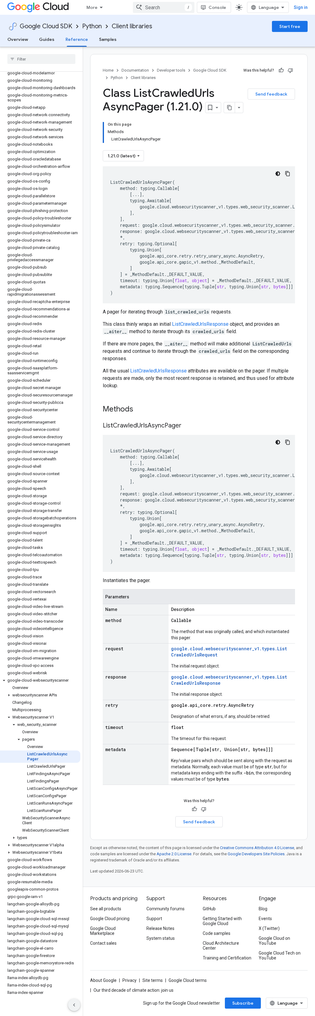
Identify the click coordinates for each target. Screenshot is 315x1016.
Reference (77, 39)
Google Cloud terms (188, 980)
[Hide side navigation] (74, 1005)
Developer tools (171, 70)
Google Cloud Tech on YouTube (280, 955)
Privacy (129, 980)
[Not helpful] (290, 70)
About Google (103, 980)
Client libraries (132, 26)
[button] (40, 680)
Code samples (216, 933)
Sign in (301, 7)
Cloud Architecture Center (221, 946)
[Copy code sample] (288, 174)
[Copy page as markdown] (229, 107)
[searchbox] (41, 59)
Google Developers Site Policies (256, 854)
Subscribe (242, 1003)
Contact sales (103, 943)
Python (92, 26)
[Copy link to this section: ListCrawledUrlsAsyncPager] (187, 426)
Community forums (165, 908)
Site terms (152, 980)
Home (108, 70)
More (92, 7)
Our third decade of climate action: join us (133, 990)
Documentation (135, 70)
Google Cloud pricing (110, 918)
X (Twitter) (269, 928)
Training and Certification (227, 957)
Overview (17, 39)
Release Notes (160, 928)
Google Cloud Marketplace (103, 931)
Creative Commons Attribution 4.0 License (257, 847)
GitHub (209, 908)
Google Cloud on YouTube (274, 941)
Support (154, 918)
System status (160, 938)
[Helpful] (281, 70)
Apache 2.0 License (174, 854)
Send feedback (271, 94)
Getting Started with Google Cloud (222, 921)
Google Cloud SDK (46, 26)
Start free (289, 26)
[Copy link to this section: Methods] (141, 409)
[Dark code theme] (278, 174)
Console (217, 7)
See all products (105, 908)
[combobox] (163, 7)
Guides (46, 39)
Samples (108, 39)
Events (265, 918)
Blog (263, 908)
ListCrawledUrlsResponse (200, 324)
